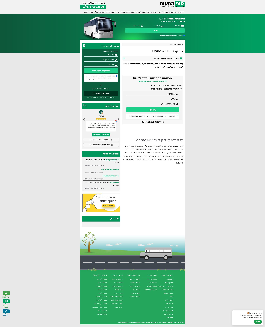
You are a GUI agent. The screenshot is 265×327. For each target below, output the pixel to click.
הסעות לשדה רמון (117, 286)
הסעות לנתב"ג (118, 283)
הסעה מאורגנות (102, 314)
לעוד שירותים (119, 307)
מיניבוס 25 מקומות (151, 290)
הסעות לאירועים (162, 12)
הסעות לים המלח (101, 286)
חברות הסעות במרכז (116, 300)
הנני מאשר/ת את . (171, 35)
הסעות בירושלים (99, 12)
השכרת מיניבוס (152, 279)
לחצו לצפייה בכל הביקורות (101, 135)
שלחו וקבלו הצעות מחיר (101, 71)
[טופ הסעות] (172, 4)
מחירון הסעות (88, 12)
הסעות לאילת (102, 310)
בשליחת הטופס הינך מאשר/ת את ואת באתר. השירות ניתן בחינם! (152, 116)
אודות (171, 297)
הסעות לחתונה (135, 283)
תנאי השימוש (171, 35)
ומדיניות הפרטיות (164, 35)
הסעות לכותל (102, 290)
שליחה (155, 30)
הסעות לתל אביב (101, 300)
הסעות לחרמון (102, 283)
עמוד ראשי (169, 279)
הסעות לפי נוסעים (167, 290)
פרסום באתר (169, 304)
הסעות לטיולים (141, 12)
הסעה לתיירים (118, 293)
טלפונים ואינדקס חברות (165, 286)
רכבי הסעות (173, 12)
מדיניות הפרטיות (146, 116)
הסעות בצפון (130, 12)
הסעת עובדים (119, 290)
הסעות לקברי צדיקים (100, 304)
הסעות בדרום (110, 12)
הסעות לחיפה (102, 293)
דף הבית (181, 12)
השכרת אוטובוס (152, 286)
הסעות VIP (136, 290)
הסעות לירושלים (101, 297)
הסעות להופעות (135, 297)
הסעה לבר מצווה (134, 286)
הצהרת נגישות (168, 314)
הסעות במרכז (120, 12)
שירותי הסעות (151, 12)
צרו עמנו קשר (169, 300)
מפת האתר (169, 317)
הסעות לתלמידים (117, 279)
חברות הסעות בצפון (117, 304)
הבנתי (258, 322)
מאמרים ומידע (168, 293)
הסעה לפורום (136, 293)
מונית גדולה (153, 283)
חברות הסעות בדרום (117, 297)
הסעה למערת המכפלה (99, 307)
